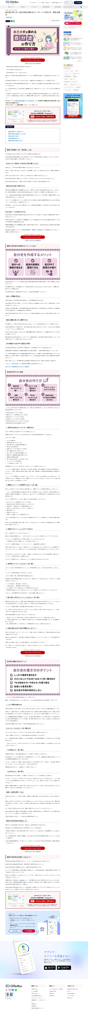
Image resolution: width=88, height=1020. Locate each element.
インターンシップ (67, 73)
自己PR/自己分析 (9, 17)
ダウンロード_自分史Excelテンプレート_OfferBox (17, 366)
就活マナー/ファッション (75, 84)
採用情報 (34, 1006)
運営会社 (34, 1003)
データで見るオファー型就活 (56, 989)
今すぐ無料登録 (29, 930)
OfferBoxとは (35, 989)
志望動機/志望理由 (67, 76)
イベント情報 (41, 2)
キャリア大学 (70, 995)
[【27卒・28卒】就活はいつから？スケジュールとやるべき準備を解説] (66, 44)
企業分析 (66, 79)
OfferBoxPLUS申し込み (72, 989)
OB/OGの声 (78, 87)
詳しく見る (15, 930)
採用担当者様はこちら (57, 2)
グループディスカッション (69, 87)
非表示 (11, 126)
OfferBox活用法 (46, 6)
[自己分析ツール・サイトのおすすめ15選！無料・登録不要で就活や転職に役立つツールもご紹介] (66, 48)
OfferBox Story (52, 991)
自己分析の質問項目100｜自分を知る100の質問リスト (76, 39)
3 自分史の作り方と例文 (13, 136)
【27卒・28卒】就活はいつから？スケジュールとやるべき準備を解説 (76, 44)
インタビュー (34, 6)
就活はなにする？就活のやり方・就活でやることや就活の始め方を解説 (76, 58)
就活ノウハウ (11, 6)
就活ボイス (52, 993)
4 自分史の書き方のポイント (14, 138)
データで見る (32, 2)
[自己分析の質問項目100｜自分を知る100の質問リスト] (66, 39)
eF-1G (68, 991)
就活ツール (66, 84)
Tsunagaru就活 (70, 993)
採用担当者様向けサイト (37, 1008)
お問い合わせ (35, 993)
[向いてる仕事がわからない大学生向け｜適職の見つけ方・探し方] (66, 53)
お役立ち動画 (57, 6)
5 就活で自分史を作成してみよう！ (15, 140)
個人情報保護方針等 (36, 995)
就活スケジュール (76, 73)
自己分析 (23, 6)
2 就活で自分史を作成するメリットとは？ (17, 133)
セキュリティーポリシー (37, 997)
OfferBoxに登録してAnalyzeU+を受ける (33, 60)
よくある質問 (35, 991)
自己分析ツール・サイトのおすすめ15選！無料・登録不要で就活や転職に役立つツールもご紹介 (76, 48)
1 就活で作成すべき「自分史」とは (15, 131)
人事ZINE (51, 995)
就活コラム (47, 2)
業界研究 (75, 76)
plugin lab (69, 997)
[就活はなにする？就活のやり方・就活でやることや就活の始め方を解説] (66, 58)
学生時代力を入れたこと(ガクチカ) (70, 81)
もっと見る (79, 60)
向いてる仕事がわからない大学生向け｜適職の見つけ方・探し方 (76, 53)
